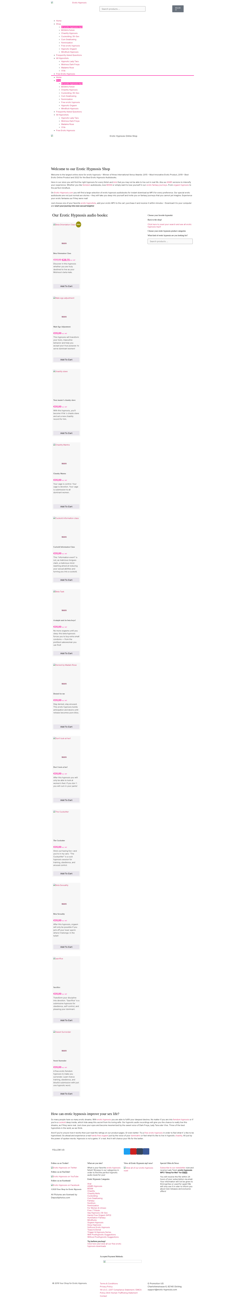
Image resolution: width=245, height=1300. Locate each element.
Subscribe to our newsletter (172, 1167)
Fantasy (90, 1200)
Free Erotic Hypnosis (65, 74)
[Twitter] (127, 1151)
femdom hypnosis (181, 1119)
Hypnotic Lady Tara (69, 61)
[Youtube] (133, 1151)
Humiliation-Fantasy (96, 1217)
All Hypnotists (62, 58)
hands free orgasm (99, 1135)
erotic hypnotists (88, 203)
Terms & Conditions (109, 1283)
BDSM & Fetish (68, 30)
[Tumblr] (140, 1151)
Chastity (91, 1191)
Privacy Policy (106, 1286)
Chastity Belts (93, 1193)
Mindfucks (92, 1220)
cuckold (62, 1122)
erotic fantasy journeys (156, 185)
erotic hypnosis (104, 1119)
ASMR (169, 182)
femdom (86, 185)
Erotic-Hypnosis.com (63, 192)
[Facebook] (146, 1151)
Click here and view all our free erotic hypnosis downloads (104, 1245)
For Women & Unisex (96, 1208)
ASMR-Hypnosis (94, 1186)
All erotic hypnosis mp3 (72, 27)
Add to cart (66, 286)
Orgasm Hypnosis (95, 1222)
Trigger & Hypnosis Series (99, 1232)
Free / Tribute (93, 1210)
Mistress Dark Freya (70, 64)
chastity (178, 1135)
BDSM (109, 185)
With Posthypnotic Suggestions (101, 1234)
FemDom (91, 1203)
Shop (58, 24)
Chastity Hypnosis (69, 33)
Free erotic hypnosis (70, 45)
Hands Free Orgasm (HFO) (99, 1215)
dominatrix (135, 1135)
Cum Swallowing (68, 39)
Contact (103, 1296)
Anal (89, 1184)
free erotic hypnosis (154, 1133)
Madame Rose (67, 67)
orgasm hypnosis (181, 185)
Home (59, 20)
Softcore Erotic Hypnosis (98, 1227)
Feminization (67, 42)
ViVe (63, 70)
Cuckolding (92, 1196)
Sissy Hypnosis (94, 1225)
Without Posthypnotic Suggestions (103, 1237)
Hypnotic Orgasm (69, 49)
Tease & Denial (94, 1230)
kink (115, 182)
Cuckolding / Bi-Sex (70, 36)
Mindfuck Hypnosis (69, 52)
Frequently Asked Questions (69, 55)
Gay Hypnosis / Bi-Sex (97, 1213)
